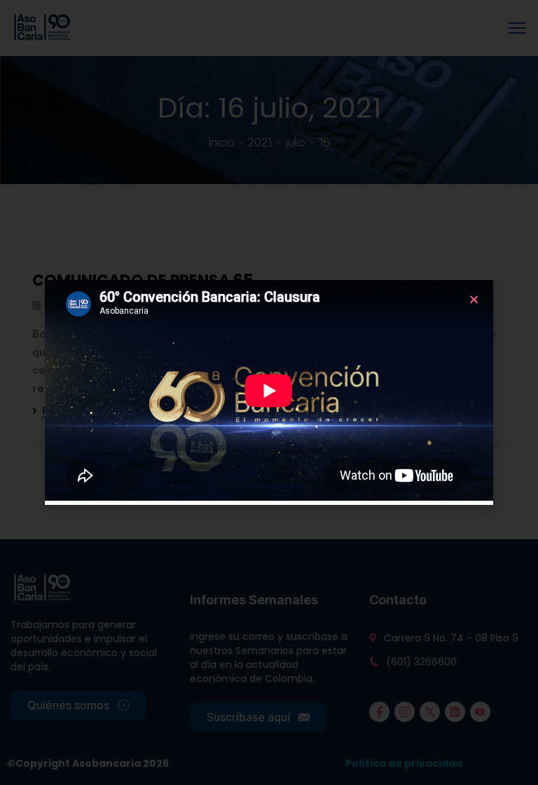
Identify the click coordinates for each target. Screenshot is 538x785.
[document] (269, 392)
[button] (474, 299)
